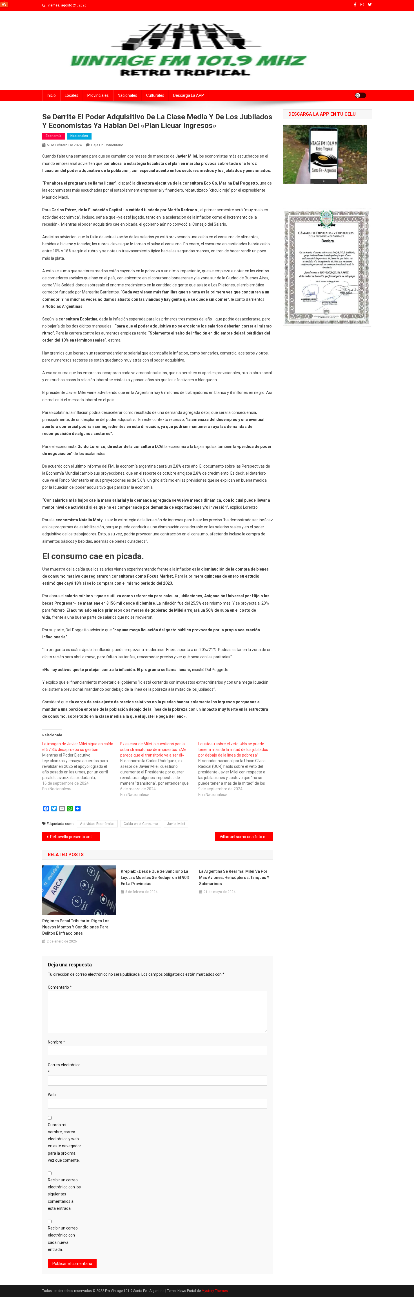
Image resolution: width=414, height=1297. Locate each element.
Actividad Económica (97, 824)
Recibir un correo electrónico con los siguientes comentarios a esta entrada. (64, 1194)
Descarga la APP (188, 95)
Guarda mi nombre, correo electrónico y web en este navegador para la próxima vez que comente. (64, 1143)
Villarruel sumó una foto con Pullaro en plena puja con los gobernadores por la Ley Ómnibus (246, 836)
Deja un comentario (107, 145)
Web (52, 1094)
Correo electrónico (64, 1068)
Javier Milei (176, 824)
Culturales (155, 95)
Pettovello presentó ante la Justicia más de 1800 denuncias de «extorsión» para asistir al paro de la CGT (75, 836)
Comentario (60, 987)
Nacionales (127, 95)
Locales (71, 95)
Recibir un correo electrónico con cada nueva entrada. (63, 1239)
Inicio (51, 95)
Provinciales (98, 95)
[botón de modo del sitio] (360, 95)
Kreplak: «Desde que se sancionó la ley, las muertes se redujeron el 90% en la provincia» (155, 877)
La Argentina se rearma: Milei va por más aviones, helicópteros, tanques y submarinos (234, 877)
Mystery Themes (215, 1291)
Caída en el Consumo (141, 824)
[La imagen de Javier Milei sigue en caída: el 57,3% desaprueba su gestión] (81, 766)
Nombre (56, 1042)
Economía (53, 136)
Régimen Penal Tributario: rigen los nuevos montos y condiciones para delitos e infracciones (76, 927)
